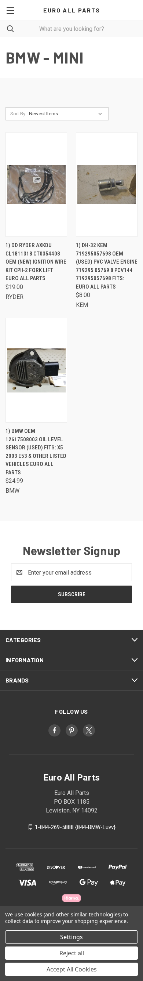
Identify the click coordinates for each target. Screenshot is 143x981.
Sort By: (18, 113)
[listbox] (67, 114)
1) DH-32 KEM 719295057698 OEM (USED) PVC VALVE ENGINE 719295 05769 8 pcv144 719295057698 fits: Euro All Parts (107, 266)
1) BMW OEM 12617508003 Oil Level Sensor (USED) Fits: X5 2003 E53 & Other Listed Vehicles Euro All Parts (36, 452)
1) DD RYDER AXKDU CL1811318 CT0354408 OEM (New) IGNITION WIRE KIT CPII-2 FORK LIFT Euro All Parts (36, 262)
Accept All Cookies (72, 969)
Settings (71, 937)
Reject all (71, 953)
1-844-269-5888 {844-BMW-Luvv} (75, 827)
